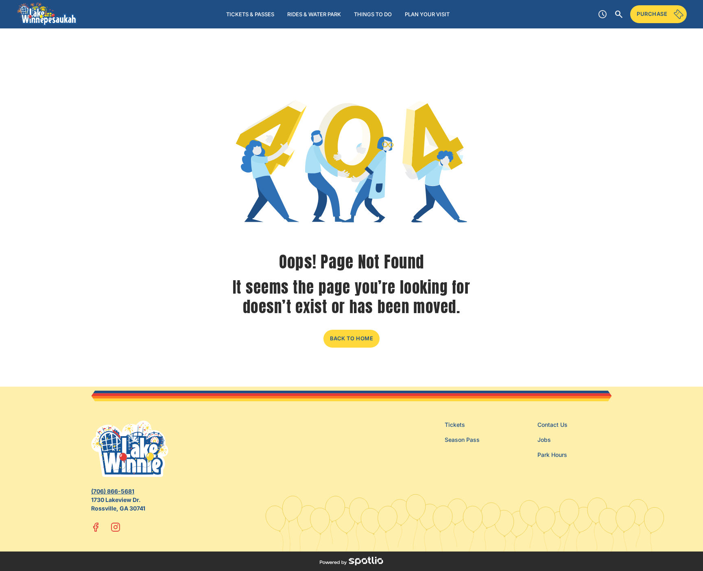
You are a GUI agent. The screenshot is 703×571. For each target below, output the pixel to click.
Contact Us (552, 424)
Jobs (544, 439)
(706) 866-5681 (112, 491)
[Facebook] (96, 527)
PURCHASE (652, 14)
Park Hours (552, 454)
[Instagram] (115, 527)
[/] (47, 14)
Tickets (455, 424)
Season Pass (462, 439)
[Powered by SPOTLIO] (351, 561)
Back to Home (351, 338)
